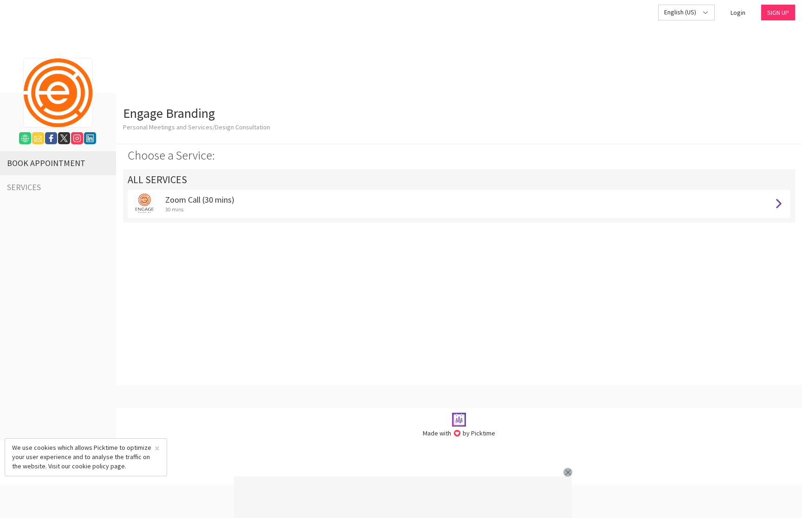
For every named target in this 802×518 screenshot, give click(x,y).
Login (738, 12)
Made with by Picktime (459, 433)
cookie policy (90, 466)
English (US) (681, 12)
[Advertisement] (403, 497)
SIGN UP (778, 12)
